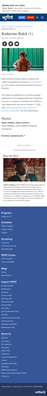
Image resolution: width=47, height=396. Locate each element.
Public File (28, 386)
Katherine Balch (35, 82)
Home (4, 26)
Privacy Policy (6, 386)
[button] (37, 17)
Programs (11, 26)
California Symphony (24, 26)
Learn (14, 150)
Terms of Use (17, 386)
